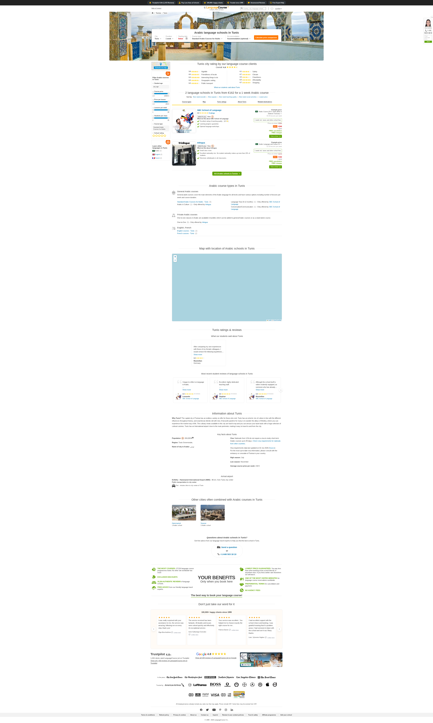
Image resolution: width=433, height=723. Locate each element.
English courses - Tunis (185, 231)
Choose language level (415, 68)
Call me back (427, 79)
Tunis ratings (221, 102)
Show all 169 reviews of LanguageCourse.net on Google (215, 658)
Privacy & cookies (179, 715)
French (157, 158)
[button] (419, 56)
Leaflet (270, 320)
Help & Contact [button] (156, 8)
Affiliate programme (269, 715)
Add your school (286, 715)
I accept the (422, 82)
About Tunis (242, 102)
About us (193, 715)
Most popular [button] (212, 97)
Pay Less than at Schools (190, 3)
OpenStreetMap (277, 320)
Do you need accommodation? (418, 72)
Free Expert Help (278, 3)
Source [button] (272, 448)
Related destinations (265, 102)
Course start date (413, 64)
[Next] (281, 390)
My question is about (414, 56)
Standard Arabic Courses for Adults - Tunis (192, 202)
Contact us (204, 715)
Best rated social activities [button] (248, 97)
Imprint (215, 715)
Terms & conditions (148, 715)
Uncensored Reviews (258, 3)
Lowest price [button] (263, 97)
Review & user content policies (233, 715)
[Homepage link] (152, 13)
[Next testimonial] (279, 629)
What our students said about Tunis (227, 87)
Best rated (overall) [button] (199, 97)
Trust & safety (253, 715)
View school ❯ (276, 136)
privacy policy (426, 82)
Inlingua (208, 204)
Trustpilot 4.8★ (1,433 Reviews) (163, 3)
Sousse (203, 523)
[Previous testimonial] (154, 629)
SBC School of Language (190, 398)
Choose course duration (415, 60)
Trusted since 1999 (236, 3)
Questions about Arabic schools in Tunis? (227, 537)
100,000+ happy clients (215, 3)
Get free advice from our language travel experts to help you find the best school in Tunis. (227, 541)
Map (204, 102)
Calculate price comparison (266, 37)
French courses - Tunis (185, 233)
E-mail (425, 77)
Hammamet (176, 523)
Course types (186, 102)
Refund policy (164, 715)
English (157, 154)
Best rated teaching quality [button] (228, 97)
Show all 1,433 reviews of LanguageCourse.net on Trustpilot (169, 662)
